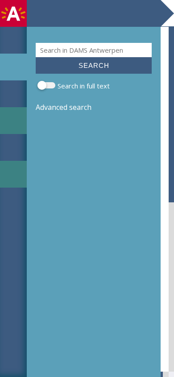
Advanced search (63, 107)
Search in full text (84, 85)
